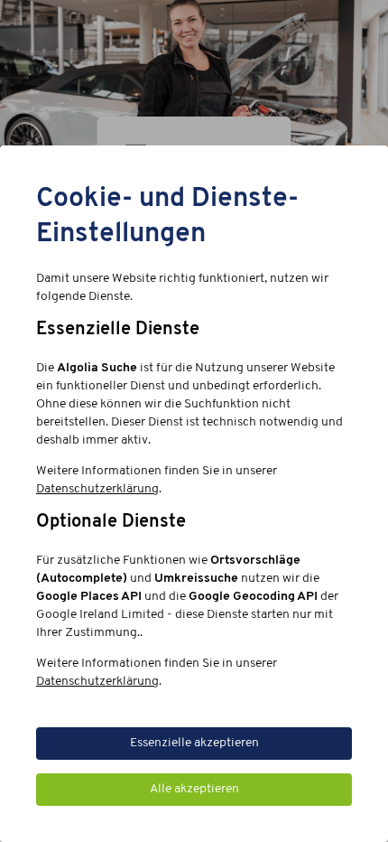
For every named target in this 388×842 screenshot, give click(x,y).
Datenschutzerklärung (97, 489)
